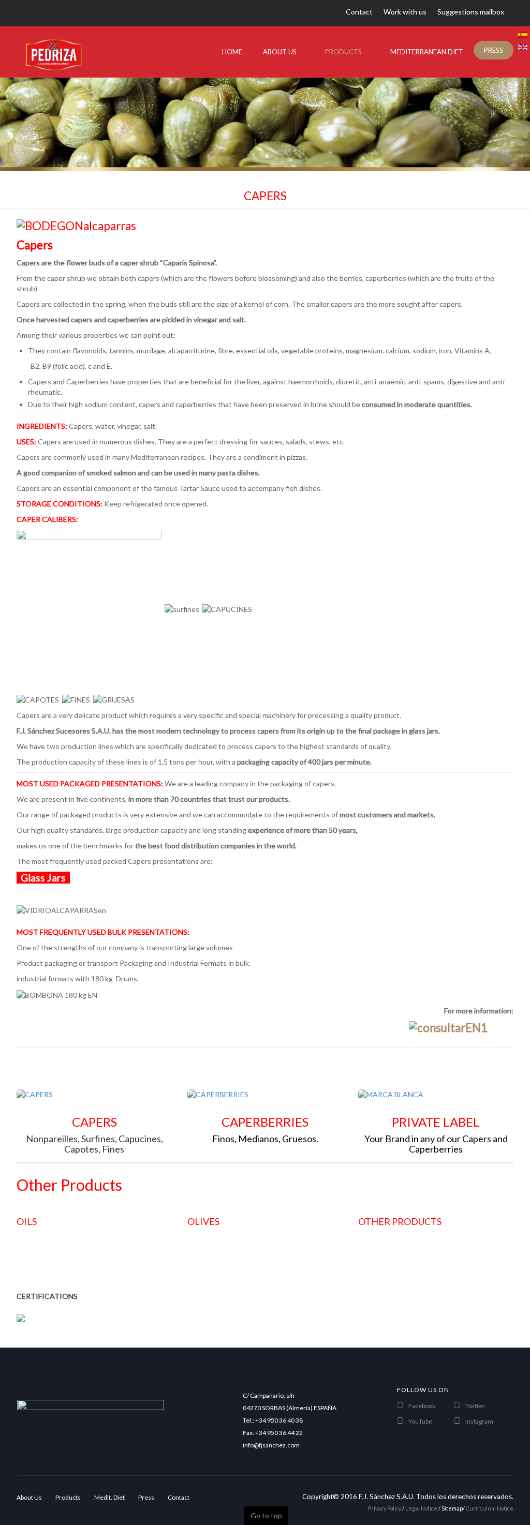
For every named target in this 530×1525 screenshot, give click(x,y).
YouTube (420, 1421)
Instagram (479, 1421)
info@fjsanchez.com (271, 1445)
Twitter (475, 1406)
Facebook (421, 1406)
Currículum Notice (489, 1508)
